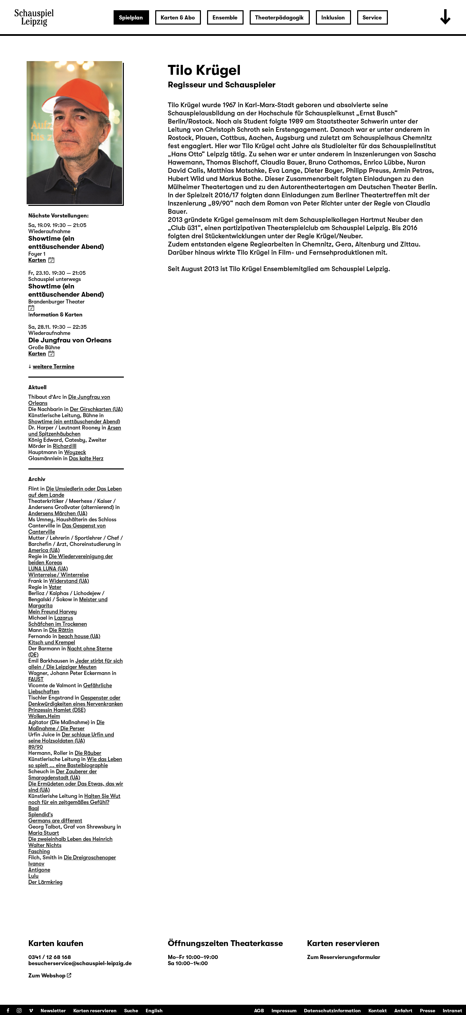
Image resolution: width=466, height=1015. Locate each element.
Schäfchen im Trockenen (57, 624)
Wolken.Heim (44, 716)
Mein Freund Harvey (52, 612)
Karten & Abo (178, 18)
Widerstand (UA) (69, 581)
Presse (427, 1010)
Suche (131, 1010)
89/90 (35, 747)
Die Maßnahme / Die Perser (66, 725)
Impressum (284, 1010)
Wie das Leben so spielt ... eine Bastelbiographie (75, 762)
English (154, 1010)
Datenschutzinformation (332, 1010)
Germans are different (55, 821)
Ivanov (36, 864)
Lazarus (63, 618)
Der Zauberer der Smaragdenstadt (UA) (62, 775)
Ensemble (225, 18)
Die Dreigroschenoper (90, 858)
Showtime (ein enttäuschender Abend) (74, 422)
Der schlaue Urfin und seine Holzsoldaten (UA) (71, 738)
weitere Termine (53, 367)
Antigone (39, 870)
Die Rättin (61, 630)
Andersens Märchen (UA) (57, 513)
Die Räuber (88, 753)
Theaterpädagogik (279, 18)
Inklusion (333, 18)
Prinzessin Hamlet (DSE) (57, 710)
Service (372, 18)
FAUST (36, 679)
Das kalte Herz (86, 458)
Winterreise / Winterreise (58, 575)
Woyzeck (75, 452)
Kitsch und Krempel (51, 642)
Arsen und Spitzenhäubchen (74, 431)
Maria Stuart (43, 833)
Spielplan (131, 18)
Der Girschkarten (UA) (96, 409)
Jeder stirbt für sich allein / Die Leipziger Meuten (75, 664)
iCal (51, 260)
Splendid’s (40, 815)
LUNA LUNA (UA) (48, 569)
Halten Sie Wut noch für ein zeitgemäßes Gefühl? (74, 799)
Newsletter (53, 1010)
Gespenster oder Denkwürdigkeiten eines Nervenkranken (75, 701)
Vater (55, 587)
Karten (37, 260)
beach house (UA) (79, 636)
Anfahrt (403, 1010)
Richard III (64, 446)
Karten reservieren (95, 1010)
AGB (259, 1010)
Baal (33, 808)
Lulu (33, 876)
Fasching (39, 851)
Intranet (452, 1010)
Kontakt (377, 1010)
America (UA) (44, 550)
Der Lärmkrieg (45, 882)
